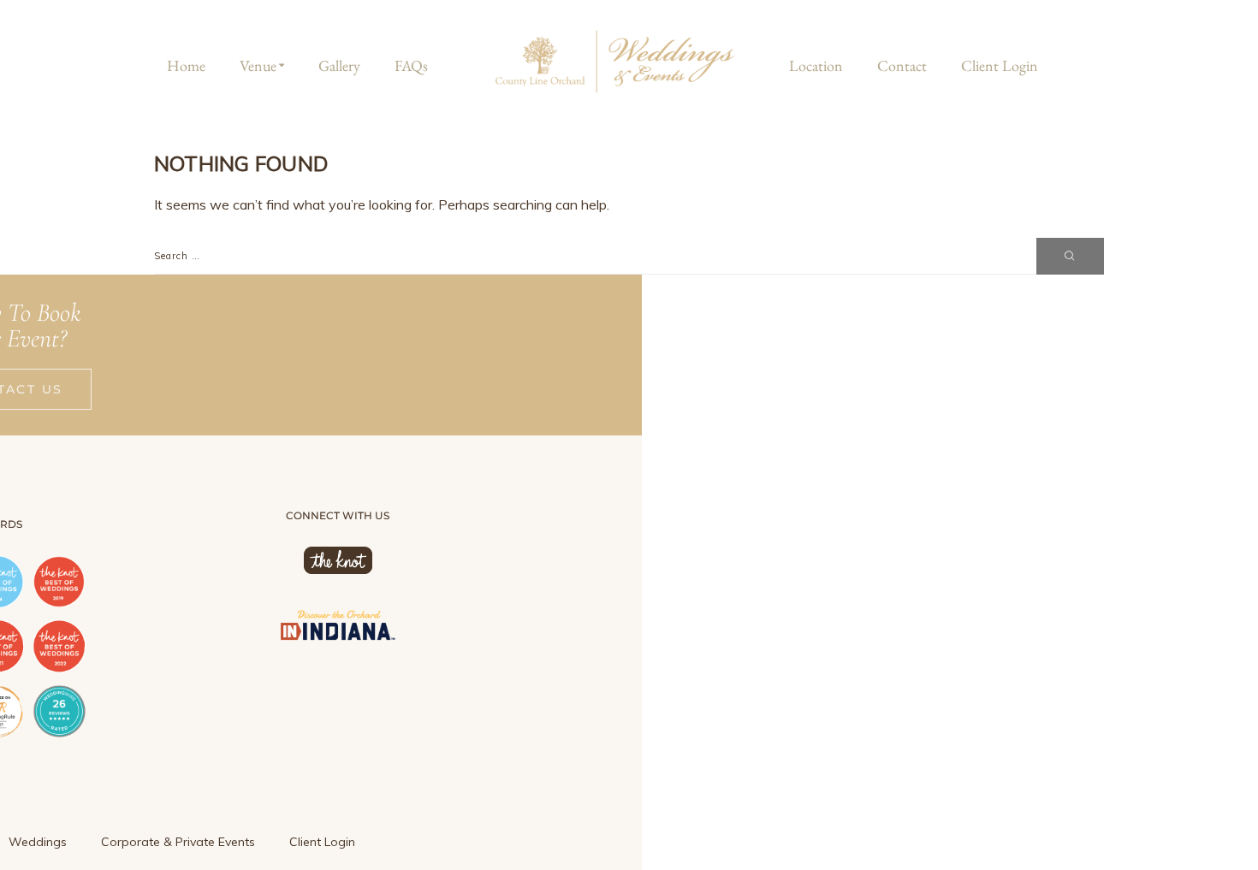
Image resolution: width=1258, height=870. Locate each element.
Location (816, 65)
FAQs (411, 65)
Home (186, 65)
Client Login (999, 65)
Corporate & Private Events (178, 841)
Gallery (339, 65)
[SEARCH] (1070, 256)
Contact (902, 65)
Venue (258, 65)
